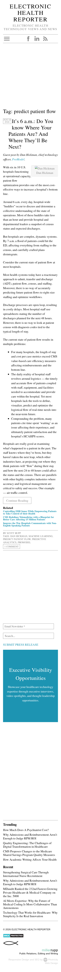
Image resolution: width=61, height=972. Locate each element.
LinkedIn (36, 38)
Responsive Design (18, 959)
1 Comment (11, 546)
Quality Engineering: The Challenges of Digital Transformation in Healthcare (27, 844)
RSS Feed (45, 38)
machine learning (41, 536)
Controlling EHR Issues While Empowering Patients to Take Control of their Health (29, 512)
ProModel (18, 159)
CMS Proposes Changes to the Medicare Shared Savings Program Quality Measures (29, 853)
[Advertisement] (30, 77)
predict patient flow (17, 539)
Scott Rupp (14, 533)
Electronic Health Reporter (30, 12)
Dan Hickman (18, 536)
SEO (37, 959)
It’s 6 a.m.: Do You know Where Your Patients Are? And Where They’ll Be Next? (30, 133)
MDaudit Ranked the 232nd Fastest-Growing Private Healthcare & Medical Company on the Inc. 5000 (30, 892)
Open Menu (7, 38)
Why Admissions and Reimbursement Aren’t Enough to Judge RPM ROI (30, 836)
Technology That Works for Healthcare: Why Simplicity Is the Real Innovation (30, 914)
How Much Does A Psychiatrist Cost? (26, 830)
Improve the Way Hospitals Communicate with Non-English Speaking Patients (30, 524)
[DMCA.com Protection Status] (13, 936)
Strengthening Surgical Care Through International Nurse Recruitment (26, 874)
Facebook (28, 38)
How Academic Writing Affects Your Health (30, 859)
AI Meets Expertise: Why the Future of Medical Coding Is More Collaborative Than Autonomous (30, 904)
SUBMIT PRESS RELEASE (20, 645)
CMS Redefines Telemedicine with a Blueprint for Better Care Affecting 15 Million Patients (28, 518)
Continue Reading (17, 500)
